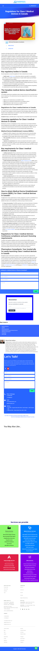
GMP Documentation (6, 331)
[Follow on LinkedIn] (29, 609)
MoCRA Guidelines (29, 572)
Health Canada (12, 76)
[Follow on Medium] (25, 609)
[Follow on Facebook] (5, 369)
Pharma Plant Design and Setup (9, 534)
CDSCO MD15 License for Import (30, 538)
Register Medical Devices (24, 597)
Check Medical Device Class (30, 569)
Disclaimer (5, 590)
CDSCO (3, 327)
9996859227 (33, 5)
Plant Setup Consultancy (30, 567)
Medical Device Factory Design (9, 567)
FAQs (4, 592)
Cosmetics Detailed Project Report (29, 576)
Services (21, 592)
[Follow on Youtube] (8, 369)
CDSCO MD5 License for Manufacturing (29, 534)
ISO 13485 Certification (29, 543)
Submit (36, 291)
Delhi (4, 632)
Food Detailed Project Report (29, 578)
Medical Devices (5, 326)
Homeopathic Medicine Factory (30, 565)
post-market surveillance (10, 229)
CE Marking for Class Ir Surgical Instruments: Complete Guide (15, 450)
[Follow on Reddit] (27, 609)
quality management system (26, 160)
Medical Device (11, 45)
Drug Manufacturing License (9, 538)
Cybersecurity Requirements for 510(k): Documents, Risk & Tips (16, 507)
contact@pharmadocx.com (11, 401)
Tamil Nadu (5, 642)
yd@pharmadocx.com (10, 403)
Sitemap (21, 595)
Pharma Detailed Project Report (9, 536)
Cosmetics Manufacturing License (29, 563)
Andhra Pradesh (6, 628)
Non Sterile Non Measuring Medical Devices (29, 580)
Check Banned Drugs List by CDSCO (30, 574)
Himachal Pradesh (23, 630)
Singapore (21, 642)
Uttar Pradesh (22, 638)
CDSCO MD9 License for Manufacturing (29, 536)
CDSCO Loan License (30, 547)
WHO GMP (4, 334)
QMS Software (29, 571)
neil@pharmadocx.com (7, 624)
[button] (36, 648)
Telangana (21, 636)
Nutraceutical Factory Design (9, 569)
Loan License (9, 543)
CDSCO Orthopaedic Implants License (30, 541)
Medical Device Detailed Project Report (29, 549)
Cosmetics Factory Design (9, 565)
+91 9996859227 (9, 397)
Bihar (4, 630)
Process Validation (29, 550)
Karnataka (21, 632)
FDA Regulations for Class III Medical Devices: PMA (13, 479)
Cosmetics (4, 333)
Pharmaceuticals (5, 329)
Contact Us (22, 589)
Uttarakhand (22, 640)
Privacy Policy (6, 587)
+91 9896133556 (9, 395)
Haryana (21, 628)
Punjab (5, 638)
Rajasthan (5, 640)
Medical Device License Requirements (10, 330)
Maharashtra (6, 636)
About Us (21, 587)
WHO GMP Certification (9, 545)
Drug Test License (9, 539)
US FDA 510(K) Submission (30, 545)
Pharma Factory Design (9, 563)
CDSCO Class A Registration (30, 539)
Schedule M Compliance (9, 541)
